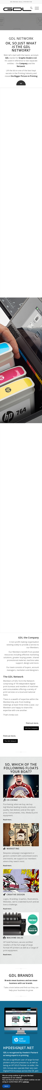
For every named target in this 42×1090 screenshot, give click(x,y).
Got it (6, 1086)
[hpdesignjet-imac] (21, 1021)
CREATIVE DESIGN (16, 894)
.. (7, 820)
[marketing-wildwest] (21, 834)
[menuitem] (30, 8)
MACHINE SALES (15, 937)
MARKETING (13, 848)
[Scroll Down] (21, 82)
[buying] (21, 786)
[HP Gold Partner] (21, 1040)
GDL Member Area (16, 2)
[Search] (30, 8)
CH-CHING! (12, 800)
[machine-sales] (21, 923)
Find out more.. (32, 723)
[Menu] (35, 8)
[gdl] (17, 8)
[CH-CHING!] (4, 800)
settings (26, 1082)
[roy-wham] (21, 880)
